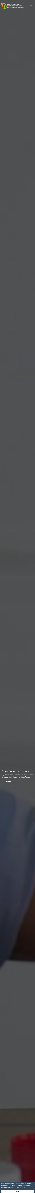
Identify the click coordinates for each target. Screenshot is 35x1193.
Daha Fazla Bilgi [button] (21, 1187)
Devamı (8, 782)
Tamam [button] (17, 1191)
